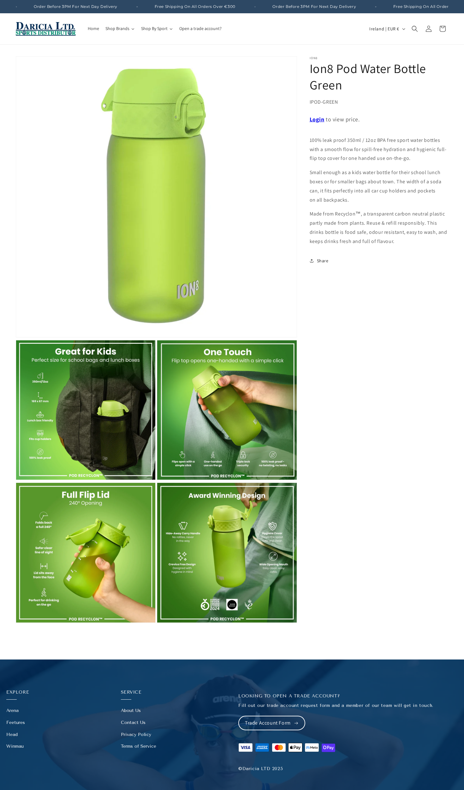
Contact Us (133, 722)
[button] (415, 29)
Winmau (15, 746)
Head (12, 734)
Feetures (15, 722)
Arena (12, 710)
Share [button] (323, 261)
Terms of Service (138, 746)
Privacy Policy (136, 734)
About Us (131, 710)
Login (317, 119)
